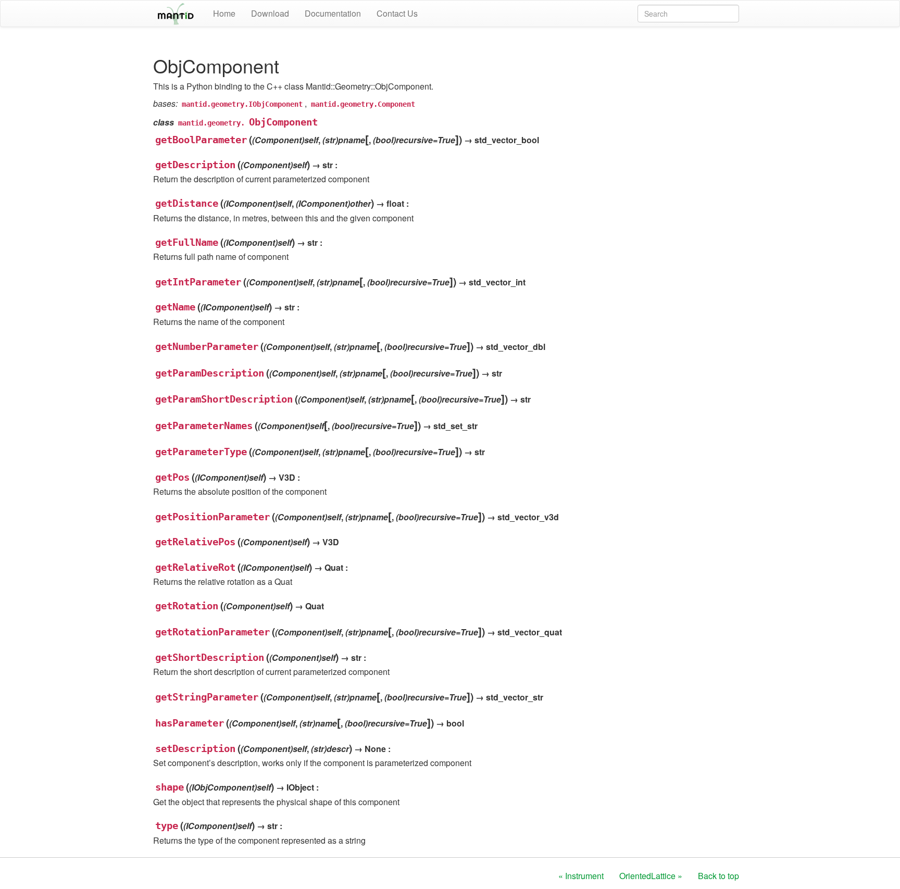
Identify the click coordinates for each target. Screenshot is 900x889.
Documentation (333, 13)
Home (224, 13)
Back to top (718, 876)
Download (270, 13)
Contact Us (397, 13)
